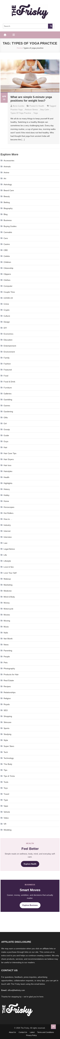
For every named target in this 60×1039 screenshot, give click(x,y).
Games (7, 405)
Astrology (8, 184)
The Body (8, 764)
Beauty (7, 196)
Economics (8, 334)
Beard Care (9, 190)
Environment (9, 352)
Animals (7, 166)
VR (5, 824)
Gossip (7, 429)
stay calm (44, 109)
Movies (7, 615)
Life (5, 555)
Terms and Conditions (45, 1032)
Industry (7, 525)
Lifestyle (7, 561)
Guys (6, 441)
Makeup (7, 579)
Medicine (8, 591)
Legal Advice (9, 549)
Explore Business (30, 905)
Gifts (6, 417)
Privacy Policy (31, 1035)
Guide (6, 435)
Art (5, 178)
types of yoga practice (20, 113)
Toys (6, 788)
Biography (8, 208)
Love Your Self (10, 573)
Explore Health (30, 864)
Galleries (7, 393)
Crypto (6, 310)
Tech (6, 752)
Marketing (8, 585)
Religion (7, 698)
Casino (7, 244)
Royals (7, 704)
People (7, 656)
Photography (9, 668)
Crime (6, 304)
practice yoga (16, 109)
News (6, 644)
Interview (8, 537)
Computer (8, 286)
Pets (6, 662)
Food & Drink (9, 382)
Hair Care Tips (10, 453)
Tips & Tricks (9, 776)
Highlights (8, 483)
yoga (35, 113)
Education (8, 340)
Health (41, 106)
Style (6, 740)
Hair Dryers (9, 459)
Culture (7, 316)
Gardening (8, 411)
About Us (12, 1032)
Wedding (7, 830)
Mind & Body (9, 597)
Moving (7, 621)
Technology (9, 758)
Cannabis (8, 232)
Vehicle (7, 812)
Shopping (8, 716)
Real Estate (9, 680)
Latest (32, 1032)
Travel (6, 794)
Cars (6, 238)
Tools (6, 782)
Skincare (7, 722)
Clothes (7, 280)
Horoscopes (9, 507)
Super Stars (9, 746)
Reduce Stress (31, 109)
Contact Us (23, 1032)
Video (6, 818)
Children (7, 262)
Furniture (8, 387)
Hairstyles (8, 471)
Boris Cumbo (18, 106)
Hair (5, 447)
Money (7, 603)
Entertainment (10, 346)
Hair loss (7, 465)
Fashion (7, 364)
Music (6, 627)
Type (6, 800)
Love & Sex (9, 567)
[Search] (50, 26)
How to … (8, 519)
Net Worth (8, 638)
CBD (6, 250)
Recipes (7, 686)
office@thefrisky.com (16, 990)
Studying (7, 734)
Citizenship (8, 268)
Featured (8, 370)
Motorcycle (8, 609)
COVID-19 (8, 298)
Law (5, 543)
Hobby (6, 495)
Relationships (9, 692)
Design (7, 322)
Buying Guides (10, 226)
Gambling (8, 399)
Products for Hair (11, 674)
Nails (6, 633)
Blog (6, 214)
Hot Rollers (8, 513)
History (7, 489)
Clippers (7, 274)
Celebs (7, 256)
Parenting (8, 650)
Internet (7, 531)
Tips (5, 770)
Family (6, 358)
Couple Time (9, 292)
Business (8, 220)
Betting (7, 202)
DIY (5, 328)
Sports (6, 728)
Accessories (9, 160)
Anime (6, 172)
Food (6, 376)
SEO (6, 710)
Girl (5, 423)
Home (6, 501)
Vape (6, 806)
